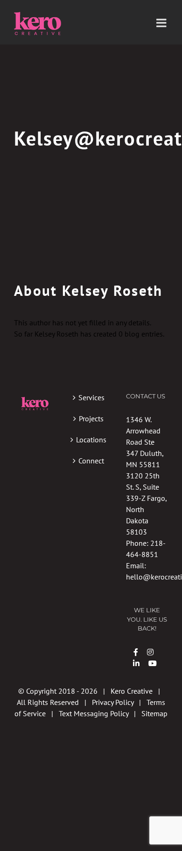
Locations (91, 439)
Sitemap (154, 713)
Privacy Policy (112, 702)
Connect (91, 460)
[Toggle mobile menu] (162, 23)
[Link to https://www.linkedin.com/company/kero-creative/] (136, 663)
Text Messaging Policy (93, 713)
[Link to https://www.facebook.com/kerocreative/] (135, 652)
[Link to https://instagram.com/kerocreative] (150, 652)
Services (91, 397)
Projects (91, 418)
